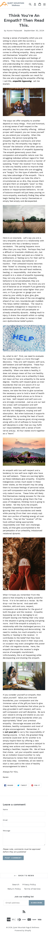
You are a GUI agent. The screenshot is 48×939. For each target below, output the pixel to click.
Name (5, 809)
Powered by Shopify (23, 930)
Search (15, 884)
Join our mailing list (24, 897)
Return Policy (14, 889)
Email (5, 820)
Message (6, 831)
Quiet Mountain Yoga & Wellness (26, 927)
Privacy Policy (29, 884)
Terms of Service (32, 889)
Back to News (26, 875)
